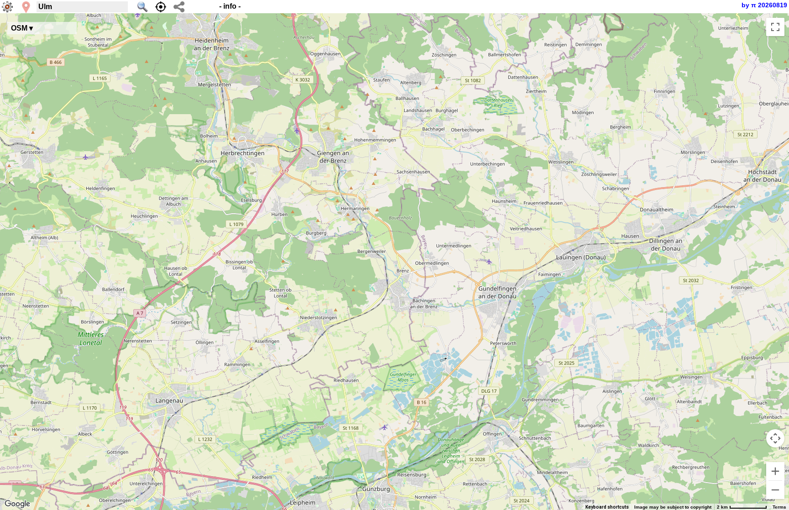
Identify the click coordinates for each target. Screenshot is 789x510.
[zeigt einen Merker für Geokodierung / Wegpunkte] (26, 7)
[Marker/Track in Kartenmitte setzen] (160, 6)
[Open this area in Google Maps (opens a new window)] (17, 504)
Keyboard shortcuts (607, 507)
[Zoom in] (775, 471)
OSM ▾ (22, 28)
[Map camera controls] (775, 438)
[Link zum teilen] (179, 6)
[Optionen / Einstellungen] (7, 6)
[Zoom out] (775, 490)
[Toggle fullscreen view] (775, 27)
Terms (779, 507)
